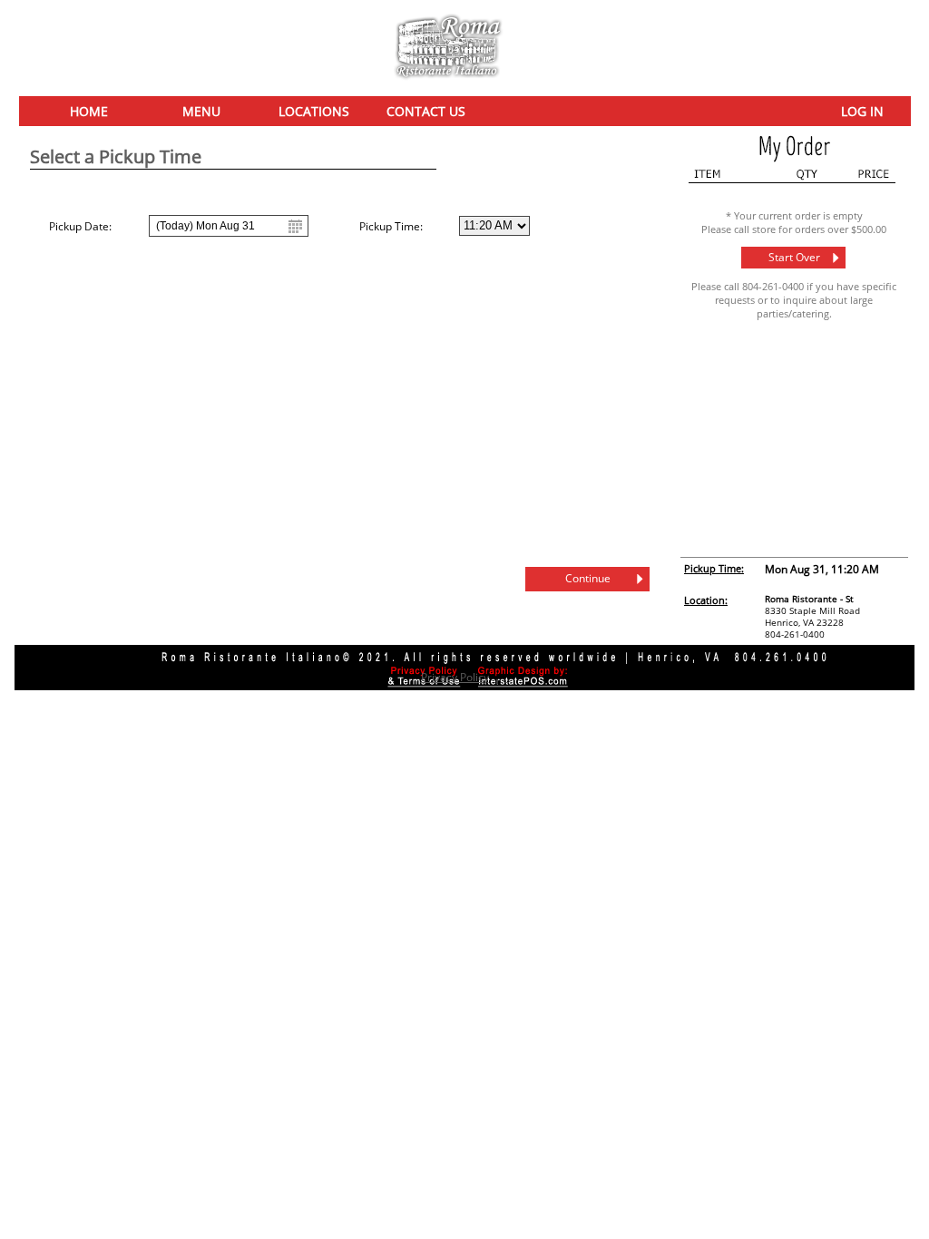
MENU (201, 111)
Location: (706, 600)
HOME (89, 111)
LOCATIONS (314, 111)
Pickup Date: (80, 226)
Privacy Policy (455, 677)
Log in (862, 111)
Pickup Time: (714, 568)
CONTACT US (425, 111)
